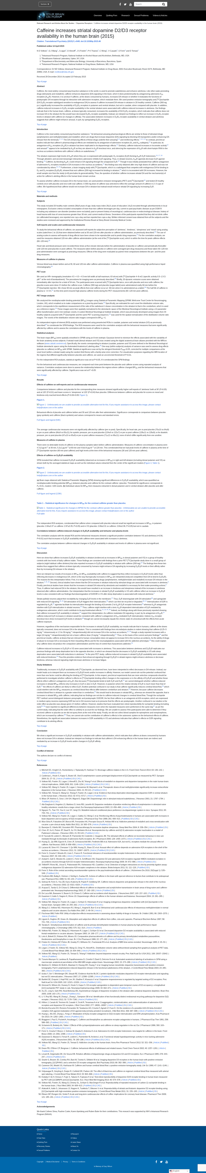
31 (52, 290)
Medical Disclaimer (52, 1162)
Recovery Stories (44, 1146)
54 (95, 692)
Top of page (42, 81)
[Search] (163, 4)
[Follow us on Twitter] (125, 5)
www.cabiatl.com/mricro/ (55, 343)
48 (83, 618)
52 (42, 686)
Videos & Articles (160, 15)
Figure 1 (83, 395)
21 (103, 164)
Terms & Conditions (78, 1162)
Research (125, 15)
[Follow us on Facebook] (120, 5)
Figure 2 (148, 463)
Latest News (76, 1142)
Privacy (65, 1162)
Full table (41, 514)
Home (40, 1134)
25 (144, 180)
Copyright (40, 1162)
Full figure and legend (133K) (49, 494)
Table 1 (155, 463)
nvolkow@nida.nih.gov (64, 72)
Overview (98, 15)
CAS (78, 779)
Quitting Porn (111, 15)
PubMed (52, 773)
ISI (58, 773)
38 (107, 601)
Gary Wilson (108, 1166)
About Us (75, 1146)
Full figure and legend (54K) (48, 420)
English (176, 1171)
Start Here (41, 1138)
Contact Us (76, 1150)
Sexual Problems (141, 15)
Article (44, 773)
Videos (74, 1138)
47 (164, 612)
